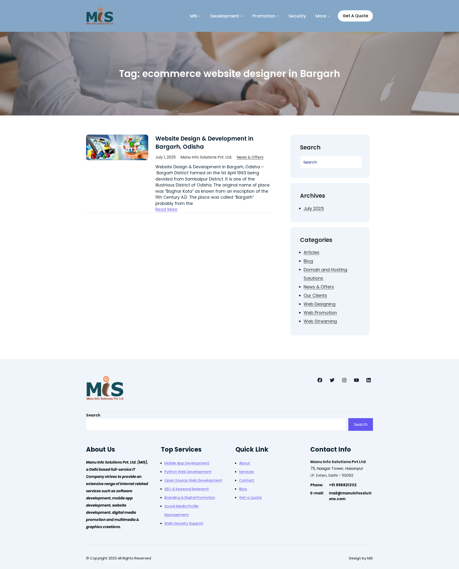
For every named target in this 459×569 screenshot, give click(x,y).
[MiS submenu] (199, 16)
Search (93, 415)
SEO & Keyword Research (186, 488)
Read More (166, 209)
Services (246, 471)
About (244, 462)
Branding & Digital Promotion (189, 497)
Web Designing (319, 304)
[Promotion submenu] (277, 16)
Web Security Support (183, 523)
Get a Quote (250, 497)
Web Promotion (320, 313)
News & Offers (250, 157)
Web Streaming (320, 321)
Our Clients (315, 295)
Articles (311, 252)
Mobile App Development (186, 462)
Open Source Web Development (193, 480)
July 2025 (314, 208)
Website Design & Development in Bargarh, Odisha (204, 143)
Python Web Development (188, 471)
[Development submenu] (241, 16)
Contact (246, 480)
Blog (308, 261)
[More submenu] (328, 16)
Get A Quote (355, 16)
